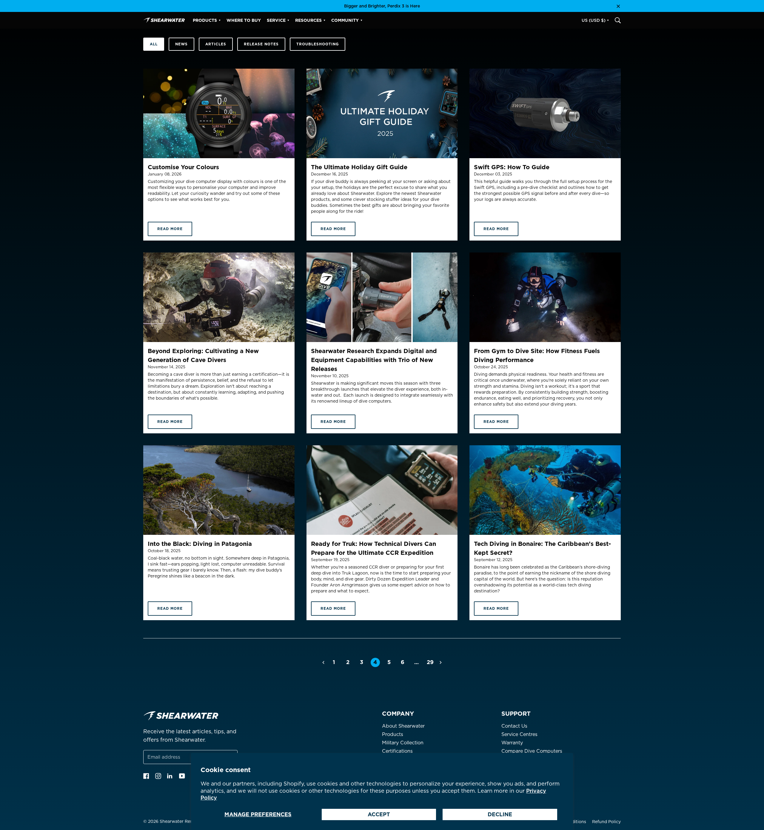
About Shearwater (403, 726)
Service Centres (519, 734)
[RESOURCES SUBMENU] (324, 20)
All (154, 44)
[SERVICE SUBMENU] (288, 20)
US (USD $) (594, 20)
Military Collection (402, 743)
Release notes (261, 44)
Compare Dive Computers (531, 751)
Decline (500, 814)
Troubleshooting (317, 44)
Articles (215, 44)
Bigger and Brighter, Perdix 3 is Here (382, 6)
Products (392, 734)
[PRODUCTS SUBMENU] (220, 20)
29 (430, 662)
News (181, 44)
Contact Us (514, 726)
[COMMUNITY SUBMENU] (361, 20)
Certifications (397, 751)
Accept (379, 814)
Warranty (512, 743)
